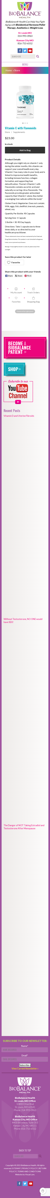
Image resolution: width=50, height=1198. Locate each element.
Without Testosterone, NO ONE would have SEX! (23, 620)
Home (9, 70)
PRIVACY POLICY (30, 1168)
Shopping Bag (33, 301)
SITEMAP (16, 1168)
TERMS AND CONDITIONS (29, 1171)
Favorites (16, 301)
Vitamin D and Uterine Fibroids (19, 415)
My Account (16, 292)
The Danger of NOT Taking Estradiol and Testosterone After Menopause (24, 827)
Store (7, 132)
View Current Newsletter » (25, 1068)
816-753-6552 (25, 43)
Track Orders (33, 292)
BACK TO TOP (25, 1150)
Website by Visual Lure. (25, 1174)
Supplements (19, 132)
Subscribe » (25, 1065)
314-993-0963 (25, 36)
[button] (14, 262)
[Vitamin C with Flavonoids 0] (25, 102)
